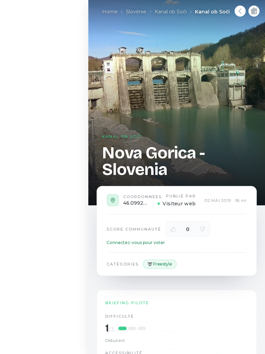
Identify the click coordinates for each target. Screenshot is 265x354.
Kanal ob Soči (171, 12)
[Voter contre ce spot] (202, 229)
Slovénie (136, 12)
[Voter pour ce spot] (173, 229)
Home (110, 12)
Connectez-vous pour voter (136, 242)
